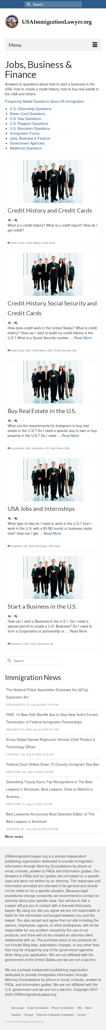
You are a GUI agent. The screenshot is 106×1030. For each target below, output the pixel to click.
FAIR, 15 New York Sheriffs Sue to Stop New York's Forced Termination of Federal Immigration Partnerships (52, 718)
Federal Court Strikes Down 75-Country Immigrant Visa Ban (52, 764)
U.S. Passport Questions (29, 123)
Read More (83, 337)
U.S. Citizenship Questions (30, 108)
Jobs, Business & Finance (30, 138)
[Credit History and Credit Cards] (53, 181)
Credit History (33, 243)
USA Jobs (54, 546)
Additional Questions (26, 148)
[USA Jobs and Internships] (53, 480)
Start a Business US (42, 644)
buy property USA (20, 448)
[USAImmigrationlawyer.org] (53, 25)
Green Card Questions (27, 113)
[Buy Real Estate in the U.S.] (53, 382)
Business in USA (19, 644)
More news (14, 836)
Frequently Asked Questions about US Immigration (44, 101)
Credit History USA (42, 350)
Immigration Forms (24, 133)
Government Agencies (27, 143)
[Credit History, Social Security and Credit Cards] (53, 274)
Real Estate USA (60, 448)
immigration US (40, 448)
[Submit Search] (28, 4)
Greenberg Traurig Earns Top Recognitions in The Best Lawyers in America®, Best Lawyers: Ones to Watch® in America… (49, 789)
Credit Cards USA (20, 350)
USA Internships (38, 546)
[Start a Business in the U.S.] (53, 577)
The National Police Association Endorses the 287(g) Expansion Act (47, 693)
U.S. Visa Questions (25, 118)
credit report (48, 243)
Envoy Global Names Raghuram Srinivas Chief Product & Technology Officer (50, 743)
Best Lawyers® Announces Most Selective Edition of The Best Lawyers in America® (50, 818)
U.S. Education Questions (30, 128)
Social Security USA (65, 350)
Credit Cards (17, 243)
